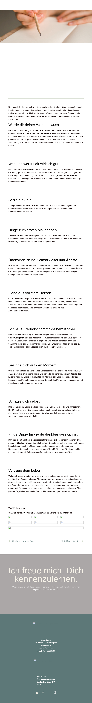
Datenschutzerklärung (46, 679)
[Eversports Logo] (55, 692)
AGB (39, 685)
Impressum (41, 676)
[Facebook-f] (43, 692)
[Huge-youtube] (49, 692)
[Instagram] (37, 692)
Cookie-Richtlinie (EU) (46, 682)
